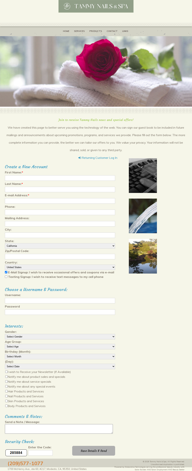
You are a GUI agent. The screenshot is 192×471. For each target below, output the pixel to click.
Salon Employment (159, 469)
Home (66, 31)
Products (95, 31)
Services (79, 31)
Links (125, 31)
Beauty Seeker (178, 469)
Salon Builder (140, 469)
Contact (112, 31)
